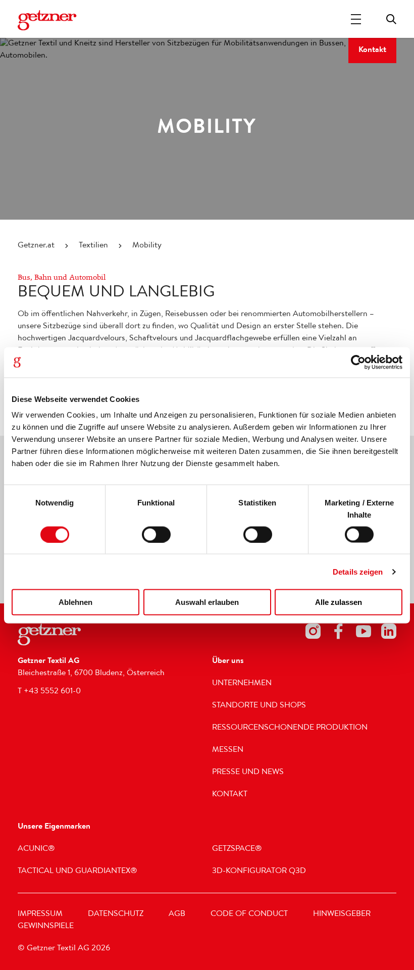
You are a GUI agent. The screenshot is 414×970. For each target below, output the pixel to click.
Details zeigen (358, 571)
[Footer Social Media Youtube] (363, 633)
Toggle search (391, 19)
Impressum (40, 914)
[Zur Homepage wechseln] (48, 20)
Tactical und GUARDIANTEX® (77, 871)
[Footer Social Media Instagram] (313, 633)
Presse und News (248, 773)
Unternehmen (242, 684)
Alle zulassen (338, 602)
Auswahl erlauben (207, 602)
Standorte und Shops (259, 706)
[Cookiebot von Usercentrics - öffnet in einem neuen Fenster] (358, 362)
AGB (177, 914)
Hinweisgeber (342, 914)
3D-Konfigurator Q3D (259, 871)
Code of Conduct (249, 914)
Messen (227, 750)
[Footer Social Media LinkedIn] (388, 633)
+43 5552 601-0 (52, 692)
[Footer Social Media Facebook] (338, 633)
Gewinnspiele (46, 927)
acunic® (36, 849)
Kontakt (372, 50)
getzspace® (237, 849)
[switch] (156, 534)
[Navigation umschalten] (356, 19)
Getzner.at (36, 246)
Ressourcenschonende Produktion (290, 728)
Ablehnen (75, 602)
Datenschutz (115, 914)
